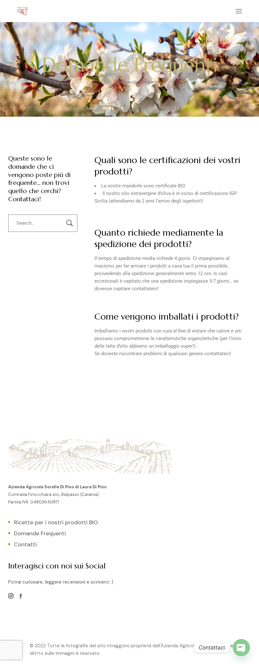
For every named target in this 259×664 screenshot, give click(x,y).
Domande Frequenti (40, 533)
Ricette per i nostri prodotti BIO (56, 522)
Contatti (25, 544)
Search (69, 223)
